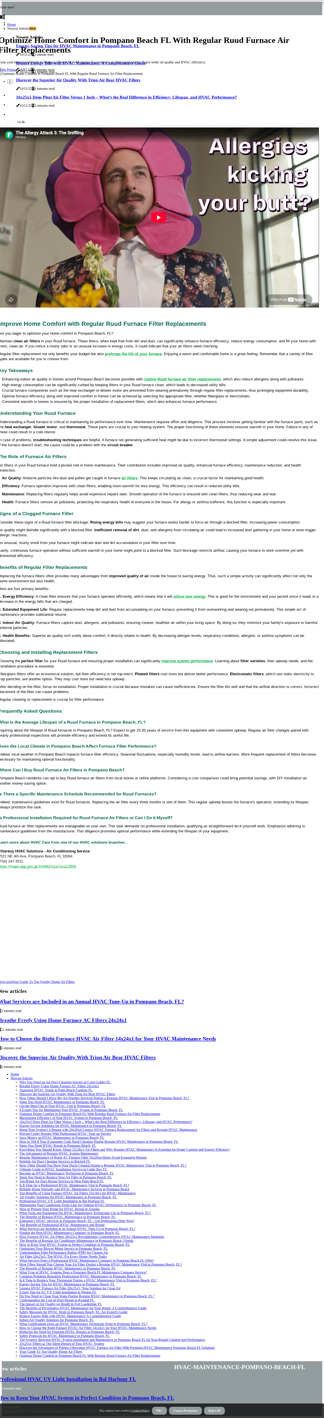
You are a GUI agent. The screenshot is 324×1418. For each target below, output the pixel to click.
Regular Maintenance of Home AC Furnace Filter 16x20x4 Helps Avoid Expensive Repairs (83, 1157)
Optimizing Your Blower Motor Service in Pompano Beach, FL (63, 1248)
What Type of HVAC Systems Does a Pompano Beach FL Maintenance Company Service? (83, 1272)
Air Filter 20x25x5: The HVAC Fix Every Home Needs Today (63, 1256)
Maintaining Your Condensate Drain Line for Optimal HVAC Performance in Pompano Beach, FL (87, 1205)
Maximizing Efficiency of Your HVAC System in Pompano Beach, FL (68, 1118)
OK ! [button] (159, 1410)
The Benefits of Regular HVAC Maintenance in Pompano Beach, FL (67, 1217)
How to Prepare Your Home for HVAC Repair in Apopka (59, 1209)
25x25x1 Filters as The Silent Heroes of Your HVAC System (61, 1344)
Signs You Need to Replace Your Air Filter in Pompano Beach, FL (65, 1177)
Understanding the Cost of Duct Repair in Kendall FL (56, 1300)
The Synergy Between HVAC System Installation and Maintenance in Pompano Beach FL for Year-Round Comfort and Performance (112, 1340)
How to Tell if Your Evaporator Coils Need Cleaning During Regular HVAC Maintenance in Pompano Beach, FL (98, 1141)
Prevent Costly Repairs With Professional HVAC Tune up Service (65, 1134)
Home (11, 24)
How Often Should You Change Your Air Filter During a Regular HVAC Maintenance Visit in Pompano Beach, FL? (100, 1264)
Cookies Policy (139, 1410)
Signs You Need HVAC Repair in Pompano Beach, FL (57, 1145)
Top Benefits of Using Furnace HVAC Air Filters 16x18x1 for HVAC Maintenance (77, 1193)
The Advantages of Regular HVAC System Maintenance (58, 1153)
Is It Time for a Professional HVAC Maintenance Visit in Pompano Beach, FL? (74, 1185)
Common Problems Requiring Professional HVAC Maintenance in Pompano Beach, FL (80, 1276)
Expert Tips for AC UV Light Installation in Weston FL (58, 1292)
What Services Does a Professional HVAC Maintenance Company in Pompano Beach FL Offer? (86, 1260)
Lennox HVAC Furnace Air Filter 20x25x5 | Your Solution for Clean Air (70, 1288)
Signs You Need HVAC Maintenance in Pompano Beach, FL (62, 1102)
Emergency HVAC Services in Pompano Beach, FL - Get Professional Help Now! (76, 1221)
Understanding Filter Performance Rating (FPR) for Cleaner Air (63, 1252)
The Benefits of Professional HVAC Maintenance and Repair (61, 1225)
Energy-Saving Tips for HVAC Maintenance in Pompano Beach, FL (67, 1284)
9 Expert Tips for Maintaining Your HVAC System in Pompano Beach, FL (71, 1110)
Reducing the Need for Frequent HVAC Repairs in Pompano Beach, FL (69, 1332)
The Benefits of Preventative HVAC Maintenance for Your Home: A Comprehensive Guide (83, 1308)
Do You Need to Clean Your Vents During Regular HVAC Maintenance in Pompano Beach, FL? (86, 1296)
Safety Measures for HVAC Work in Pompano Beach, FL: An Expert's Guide (73, 1312)
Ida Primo (8, 70)
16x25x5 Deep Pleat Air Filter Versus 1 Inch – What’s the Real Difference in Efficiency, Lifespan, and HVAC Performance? (105, 1122)
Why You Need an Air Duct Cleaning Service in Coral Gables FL (65, 1082)
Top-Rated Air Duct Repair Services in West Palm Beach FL (61, 1181)
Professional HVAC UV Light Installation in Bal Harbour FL (62, 1201)
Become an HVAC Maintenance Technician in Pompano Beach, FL (66, 1173)
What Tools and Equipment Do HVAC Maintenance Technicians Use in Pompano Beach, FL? (85, 1213)
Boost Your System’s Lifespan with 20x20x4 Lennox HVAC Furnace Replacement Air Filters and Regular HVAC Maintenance (108, 1130)
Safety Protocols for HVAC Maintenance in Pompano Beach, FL (64, 1336)
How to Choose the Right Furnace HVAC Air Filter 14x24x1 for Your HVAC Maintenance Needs (87, 1328)
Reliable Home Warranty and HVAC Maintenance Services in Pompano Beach (74, 1189)
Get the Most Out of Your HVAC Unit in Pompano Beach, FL (62, 1106)
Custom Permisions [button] (185, 1410)
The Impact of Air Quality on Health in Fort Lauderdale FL (60, 1304)
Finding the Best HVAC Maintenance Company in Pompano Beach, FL (69, 1233)
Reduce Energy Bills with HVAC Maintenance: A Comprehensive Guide (70, 1316)
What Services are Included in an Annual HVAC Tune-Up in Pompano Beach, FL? (77, 1229)
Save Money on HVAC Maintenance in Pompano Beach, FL (61, 1138)
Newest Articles (22, 1078)
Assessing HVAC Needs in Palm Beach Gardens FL (56, 1090)
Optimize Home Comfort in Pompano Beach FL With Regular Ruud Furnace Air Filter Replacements (89, 1114)
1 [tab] (10, 81)
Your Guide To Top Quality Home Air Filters (50, 1351)
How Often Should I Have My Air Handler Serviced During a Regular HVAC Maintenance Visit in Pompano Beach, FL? (104, 1098)
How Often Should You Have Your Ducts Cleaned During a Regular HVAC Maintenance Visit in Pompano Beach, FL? (102, 1165)
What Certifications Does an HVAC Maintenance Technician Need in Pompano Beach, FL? (83, 1324)
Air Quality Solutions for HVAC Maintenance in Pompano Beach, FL (68, 1197)
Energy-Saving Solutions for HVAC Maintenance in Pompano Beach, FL (70, 1126)
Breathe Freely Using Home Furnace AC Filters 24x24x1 (59, 1086)
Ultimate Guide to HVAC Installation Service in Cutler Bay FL (63, 1169)
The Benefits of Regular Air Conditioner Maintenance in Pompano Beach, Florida (76, 1241)
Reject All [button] (214, 1410)
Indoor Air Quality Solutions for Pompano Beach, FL (56, 1320)
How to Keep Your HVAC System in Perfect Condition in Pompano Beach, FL (74, 1245)
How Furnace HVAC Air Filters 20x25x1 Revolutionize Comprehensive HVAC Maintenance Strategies (91, 1237)
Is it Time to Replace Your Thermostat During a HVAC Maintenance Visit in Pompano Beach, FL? (88, 1280)
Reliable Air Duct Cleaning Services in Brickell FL (54, 1161)
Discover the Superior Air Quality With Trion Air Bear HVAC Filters (67, 1094)
